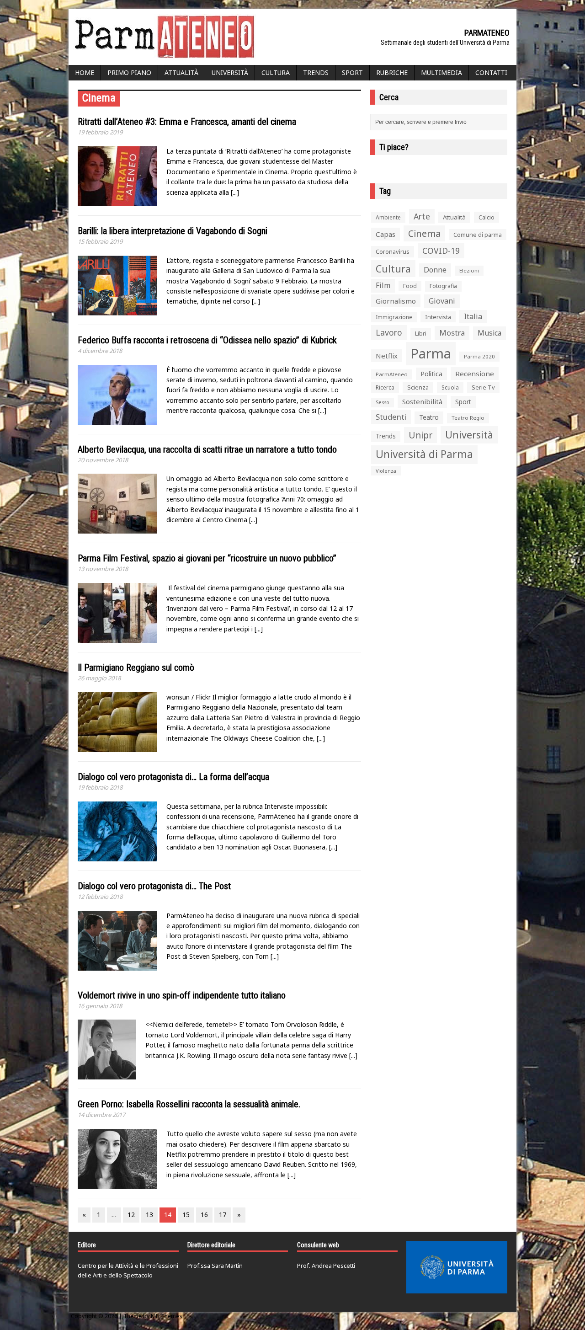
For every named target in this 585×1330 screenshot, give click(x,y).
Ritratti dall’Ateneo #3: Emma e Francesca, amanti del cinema (187, 121)
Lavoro (389, 332)
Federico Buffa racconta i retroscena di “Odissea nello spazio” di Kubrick (207, 340)
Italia (473, 316)
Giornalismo (396, 300)
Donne (435, 270)
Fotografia (443, 286)
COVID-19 (441, 250)
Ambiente (388, 217)
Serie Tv (483, 387)
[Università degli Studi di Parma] (456, 1267)
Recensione (474, 373)
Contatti (491, 72)
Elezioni (469, 270)
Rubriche (392, 72)
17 (222, 1214)
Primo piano (129, 72)
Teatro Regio (468, 417)
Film (383, 285)
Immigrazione (394, 317)
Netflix (387, 355)
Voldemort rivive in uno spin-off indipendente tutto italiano (182, 995)
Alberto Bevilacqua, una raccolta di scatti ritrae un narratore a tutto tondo (207, 449)
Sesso (382, 402)
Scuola (450, 387)
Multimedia (441, 72)
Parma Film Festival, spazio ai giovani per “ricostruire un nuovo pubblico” (207, 558)
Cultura (275, 72)
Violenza (386, 470)
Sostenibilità (422, 401)
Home (84, 72)
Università (230, 72)
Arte (422, 216)
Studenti (391, 416)
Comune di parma (477, 234)
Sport (352, 72)
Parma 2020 (479, 356)
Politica (431, 373)
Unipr (420, 435)
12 (131, 1214)
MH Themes (166, 1316)
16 (204, 1214)
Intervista (438, 317)
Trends (316, 72)
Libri (420, 333)
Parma (430, 353)
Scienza (418, 387)
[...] (235, 192)
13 (149, 1214)
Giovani (442, 301)
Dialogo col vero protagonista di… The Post (154, 886)
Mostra (452, 332)
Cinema (424, 233)
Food (410, 286)
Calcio (487, 217)
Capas (385, 234)
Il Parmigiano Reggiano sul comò (136, 667)
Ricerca (385, 387)
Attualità (181, 72)
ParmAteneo (392, 374)
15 (186, 1214)
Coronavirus (393, 251)
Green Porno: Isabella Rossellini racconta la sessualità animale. (189, 1104)
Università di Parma (424, 454)
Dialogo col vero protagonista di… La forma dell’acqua (173, 776)
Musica (489, 333)
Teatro (429, 417)
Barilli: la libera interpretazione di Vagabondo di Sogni (172, 230)
